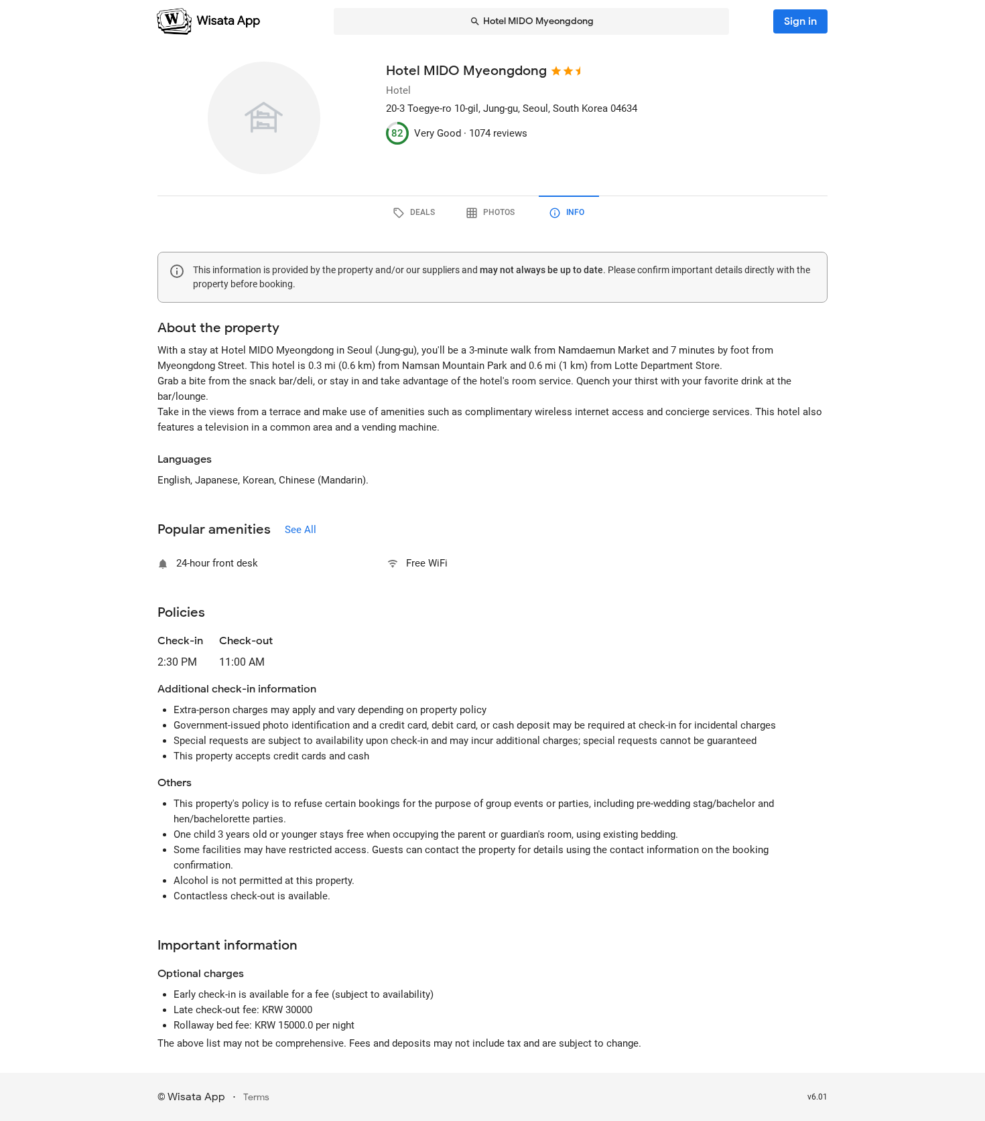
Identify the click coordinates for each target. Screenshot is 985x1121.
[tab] (416, 213)
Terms (256, 1097)
